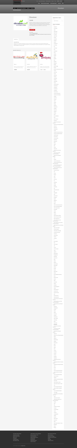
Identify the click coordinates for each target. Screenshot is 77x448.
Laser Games (56, 244)
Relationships (56, 339)
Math (54, 259)
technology (32, 35)
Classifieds (55, 78)
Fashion (55, 159)
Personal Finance (56, 292)
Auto (54, 49)
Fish (54, 171)
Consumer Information (57, 94)
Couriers (55, 99)
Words (55, 426)
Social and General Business (58, 370)
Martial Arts (55, 257)
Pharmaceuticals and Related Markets (58, 304)
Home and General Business (58, 204)
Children (55, 76)
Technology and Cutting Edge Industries (58, 394)
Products (55, 315)
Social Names (15, 438)
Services (55, 354)
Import (55, 212)
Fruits (54, 177)
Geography (55, 192)
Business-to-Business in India (58, 69)
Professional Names (15, 439)
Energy (55, 130)
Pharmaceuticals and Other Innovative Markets (57, 302)
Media (55, 260)
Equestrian (55, 139)
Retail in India (15, 437)
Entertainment (56, 135)
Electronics (55, 127)
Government (55, 195)
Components (56, 85)
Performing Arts (56, 289)
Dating (55, 103)
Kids (54, 242)
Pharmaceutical (56, 295)
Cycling (55, 102)
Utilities (55, 415)
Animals (55, 37)
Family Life (55, 148)
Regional (55, 338)
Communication (56, 84)
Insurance (55, 233)
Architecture (55, 43)
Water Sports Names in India (58, 423)
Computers (55, 87)
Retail (54, 344)
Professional (55, 316)
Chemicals (55, 75)
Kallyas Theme (23, 445)
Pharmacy (55, 306)
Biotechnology (56, 66)
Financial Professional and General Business (57, 163)
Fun (54, 180)
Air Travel (55, 34)
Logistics (55, 251)
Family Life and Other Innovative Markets (56, 153)
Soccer (55, 367)
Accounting (55, 28)
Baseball (55, 61)
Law (54, 245)
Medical (55, 262)
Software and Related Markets (58, 379)
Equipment (55, 141)
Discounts (55, 109)
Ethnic (55, 142)
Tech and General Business (58, 386)
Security (55, 353)
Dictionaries (55, 106)
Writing (55, 427)
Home (55, 203)
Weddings (55, 424)
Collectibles (55, 81)
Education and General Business (57, 122)
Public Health (56, 318)
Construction (56, 91)
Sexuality (55, 356)
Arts (54, 46)
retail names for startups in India (44, 34)
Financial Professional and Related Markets (57, 168)
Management (56, 254)
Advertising (55, 31)
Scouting (55, 351)
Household (55, 209)
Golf (54, 194)
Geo (54, 191)
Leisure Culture (56, 248)
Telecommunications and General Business (57, 400)
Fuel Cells (55, 179)
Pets (54, 294)
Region (55, 336)
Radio (54, 321)
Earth (54, 117)
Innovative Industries (57, 232)
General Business (56, 189)
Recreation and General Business (57, 326)
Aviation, (55, 55)
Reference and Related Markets (58, 335)
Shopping (55, 357)
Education (55, 120)
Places (55, 310)
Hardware (55, 197)
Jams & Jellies (56, 241)
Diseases (55, 111)
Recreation (36, 33)
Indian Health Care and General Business (57, 220)
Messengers (55, 265)
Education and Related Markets (58, 124)
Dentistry (55, 105)
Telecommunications (57, 397)
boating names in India (34, 34)
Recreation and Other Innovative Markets (56, 329)
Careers (55, 70)
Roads (55, 345)
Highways (55, 200)
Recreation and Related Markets (57, 332)
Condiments (55, 88)
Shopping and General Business (57, 360)
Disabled (55, 108)
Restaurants (55, 342)
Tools (54, 403)
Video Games (56, 418)
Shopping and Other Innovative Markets (58, 362)
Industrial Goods (56, 229)
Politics (55, 312)
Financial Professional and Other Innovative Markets (57, 166)
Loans (55, 250)
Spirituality (55, 380)
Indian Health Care (56, 218)
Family (55, 147)
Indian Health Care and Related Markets (58, 226)
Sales (54, 348)
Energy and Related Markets (58, 133)
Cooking (55, 96)
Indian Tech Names (57, 227)
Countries (55, 97)
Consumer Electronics (57, 93)
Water (55, 421)
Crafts (55, 100)
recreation (38, 34)
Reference (55, 333)
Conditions (55, 90)
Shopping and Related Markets (58, 364)
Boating (33, 33)
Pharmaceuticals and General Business (58, 299)
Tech (54, 385)
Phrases (55, 309)
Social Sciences (56, 376)
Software (55, 377)
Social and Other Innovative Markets (57, 373)
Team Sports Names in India (58, 383)
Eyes (54, 145)
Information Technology (57, 230)
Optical (55, 283)
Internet (55, 236)
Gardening (55, 186)
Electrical (55, 126)
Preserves (55, 313)
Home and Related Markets (58, 206)
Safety (55, 347)
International (56, 235)
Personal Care (56, 291)
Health (55, 198)
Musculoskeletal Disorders (58, 274)
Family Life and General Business (57, 151)
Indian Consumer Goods (16, 436)
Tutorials (55, 412)
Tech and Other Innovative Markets (57, 389)
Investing (55, 238)
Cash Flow (55, 72)
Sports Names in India (57, 382)
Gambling (55, 182)
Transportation (56, 409)
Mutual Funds (56, 277)
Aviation (55, 54)
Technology (55, 392)
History (55, 201)
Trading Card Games (57, 406)
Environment (56, 136)
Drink (54, 114)
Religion (55, 341)
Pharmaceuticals (56, 297)
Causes (55, 73)
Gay (54, 188)
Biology (55, 64)
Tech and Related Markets (58, 390)
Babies (55, 57)
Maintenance (56, 253)
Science (55, 350)
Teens (55, 396)
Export (55, 144)
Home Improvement (57, 207)
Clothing (55, 79)
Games (55, 183)
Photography (56, 307)
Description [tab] (16, 39)
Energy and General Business (58, 132)
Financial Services (56, 170)
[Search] (62, 21)
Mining (55, 268)
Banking (55, 58)
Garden (55, 185)
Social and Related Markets (58, 374)
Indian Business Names (57, 215)
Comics (55, 82)
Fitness (55, 173)
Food (54, 176)
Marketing (55, 256)
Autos (54, 52)
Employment (56, 129)
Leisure (55, 247)
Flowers (55, 174)
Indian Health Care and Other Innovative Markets (58, 223)
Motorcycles (55, 271)
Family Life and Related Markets (57, 156)
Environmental (56, 138)
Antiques (55, 40)
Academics (55, 26)
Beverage (55, 63)
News (54, 280)
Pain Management (56, 286)
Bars (54, 60)
